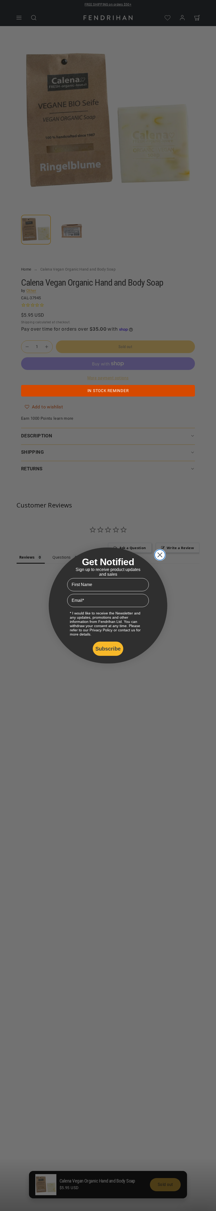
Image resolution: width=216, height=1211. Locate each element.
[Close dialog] (160, 555)
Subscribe (108, 649)
